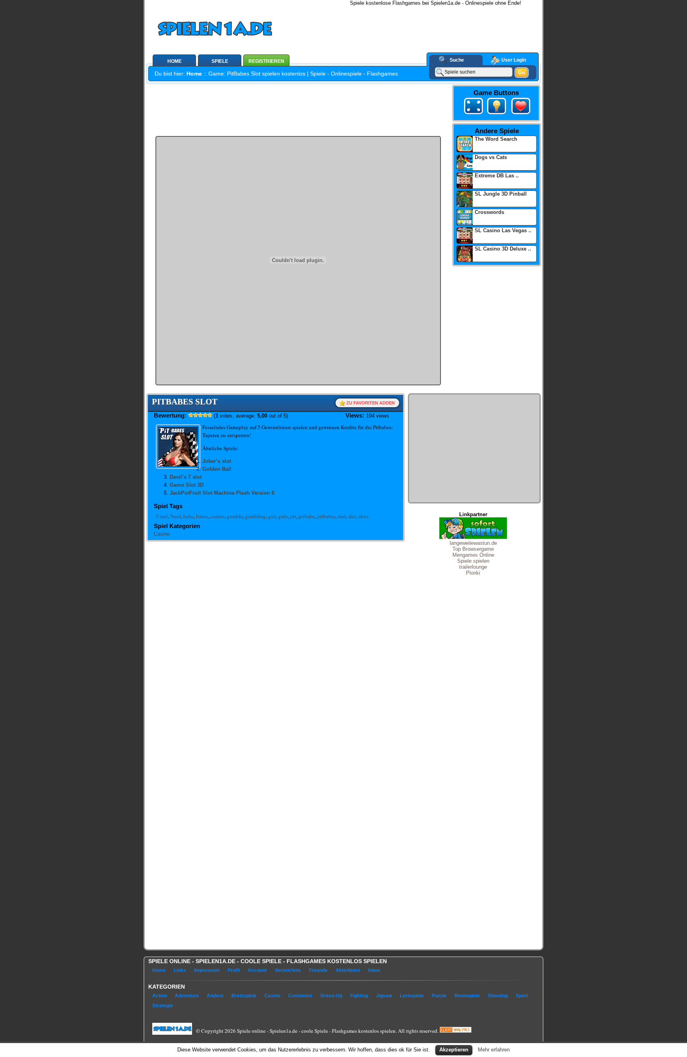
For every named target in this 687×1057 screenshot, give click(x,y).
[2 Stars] (195, 415)
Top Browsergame (473, 549)
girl (272, 516)
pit (293, 516)
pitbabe (307, 516)
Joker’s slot (216, 461)
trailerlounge (473, 567)
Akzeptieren (453, 1050)
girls (283, 516)
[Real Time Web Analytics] (456, 1030)
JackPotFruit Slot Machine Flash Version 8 (222, 493)
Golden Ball (216, 469)
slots (364, 516)
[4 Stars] (205, 415)
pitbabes (326, 516)
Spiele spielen (473, 561)
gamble (235, 516)
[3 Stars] (200, 415)
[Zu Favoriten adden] (519, 114)
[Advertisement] (423, 24)
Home (194, 73)
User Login (513, 60)
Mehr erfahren (494, 1050)
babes (202, 516)
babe (188, 516)
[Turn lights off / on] (497, 107)
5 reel (162, 516)
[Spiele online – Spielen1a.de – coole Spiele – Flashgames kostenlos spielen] (241, 30)
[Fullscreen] (473, 107)
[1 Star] (190, 415)
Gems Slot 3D (187, 485)
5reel (175, 516)
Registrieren (266, 61)
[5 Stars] (210, 415)
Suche (457, 60)
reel (342, 516)
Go (521, 73)
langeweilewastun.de (473, 543)
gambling (255, 516)
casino (218, 516)
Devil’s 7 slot (186, 477)
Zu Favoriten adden (370, 402)
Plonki (473, 573)
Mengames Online (473, 555)
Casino (162, 534)
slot (352, 516)
